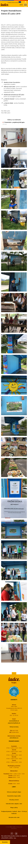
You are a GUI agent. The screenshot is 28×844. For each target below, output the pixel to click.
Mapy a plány (14, 807)
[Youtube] (16, 833)
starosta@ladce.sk (14, 721)
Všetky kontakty (14, 727)
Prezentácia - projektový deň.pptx (14, 122)
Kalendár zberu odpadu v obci (14, 803)
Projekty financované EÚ (13, 2)
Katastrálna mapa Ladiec (14, 796)
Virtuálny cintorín (14, 799)
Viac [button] (15, 838)
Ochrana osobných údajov (14, 792)
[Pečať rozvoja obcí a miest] (14, 691)
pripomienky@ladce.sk (14, 723)
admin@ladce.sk (14, 738)
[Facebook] (12, 833)
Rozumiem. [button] (5, 842)
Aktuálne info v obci (14, 817)
